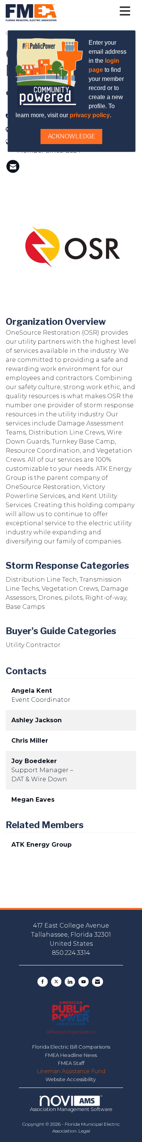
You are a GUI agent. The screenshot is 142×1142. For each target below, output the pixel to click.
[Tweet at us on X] (56, 982)
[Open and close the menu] (95, 11)
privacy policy (90, 115)
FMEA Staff (71, 1063)
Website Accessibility (71, 1079)
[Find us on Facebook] (42, 982)
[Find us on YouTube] (83, 982)
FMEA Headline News (71, 1055)
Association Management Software (71, 1109)
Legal (84, 1131)
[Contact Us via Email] (97, 982)
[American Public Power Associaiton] (71, 1012)
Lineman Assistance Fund (71, 1071)
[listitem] (13, 166)
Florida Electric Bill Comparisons (71, 1047)
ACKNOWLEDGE (71, 136)
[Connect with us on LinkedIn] (70, 982)
